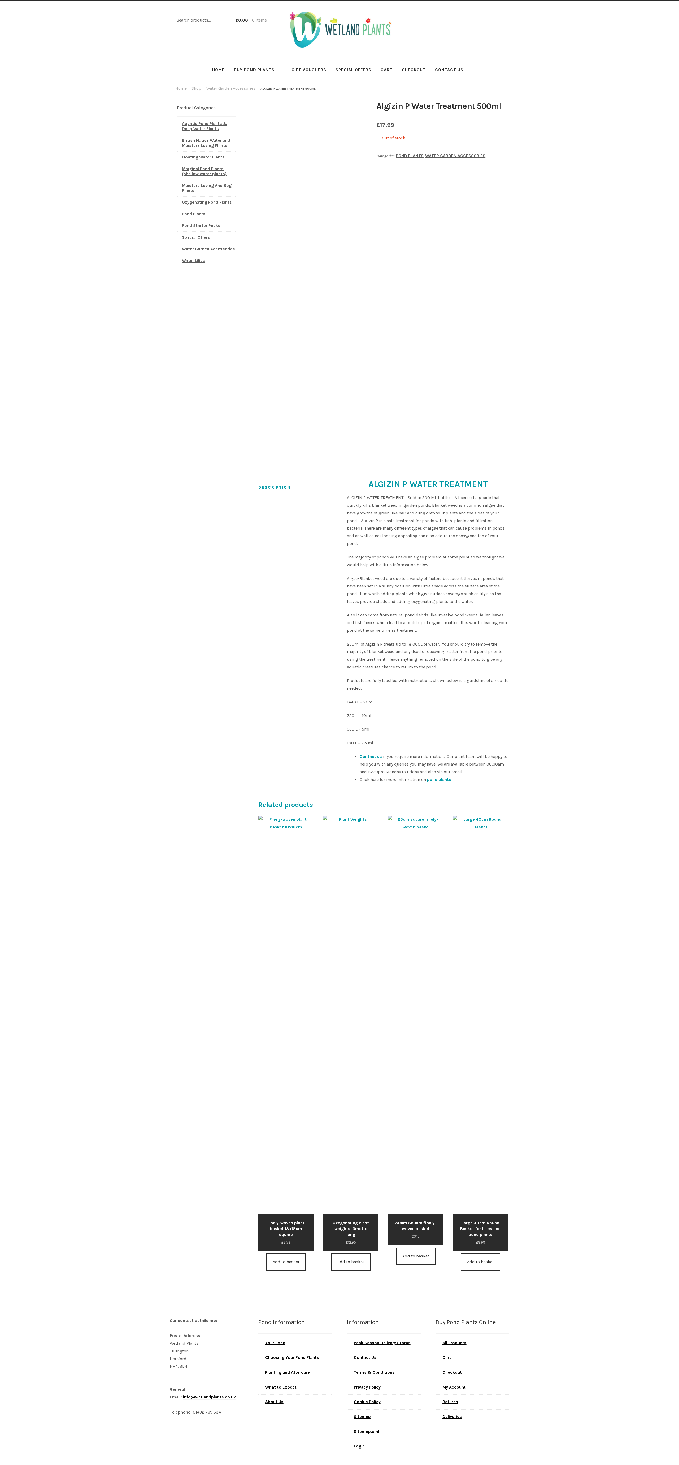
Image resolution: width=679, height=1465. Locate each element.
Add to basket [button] (286, 1261)
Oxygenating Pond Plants (207, 202)
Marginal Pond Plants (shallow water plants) (204, 171)
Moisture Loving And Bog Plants (207, 188)
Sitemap (362, 1416)
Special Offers (353, 69)
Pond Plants (410, 155)
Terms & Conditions (374, 1372)
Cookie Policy (367, 1401)
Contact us (371, 756)
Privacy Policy (367, 1387)
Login (359, 1446)
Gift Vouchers (308, 69)
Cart (387, 69)
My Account (454, 1387)
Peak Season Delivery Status (382, 1342)
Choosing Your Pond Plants (292, 1357)
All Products (454, 1342)
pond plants (439, 779)
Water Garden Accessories (230, 88)
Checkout (414, 69)
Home (218, 69)
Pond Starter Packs (201, 225)
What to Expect (281, 1387)
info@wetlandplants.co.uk (209, 1396)
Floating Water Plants (203, 157)
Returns (450, 1401)
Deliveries (452, 1416)
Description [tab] (274, 487)
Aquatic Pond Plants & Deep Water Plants (204, 126)
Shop (196, 88)
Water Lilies (193, 260)
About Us (274, 1401)
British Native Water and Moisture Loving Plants (206, 143)
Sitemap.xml (366, 1431)
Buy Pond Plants (254, 69)
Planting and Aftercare (287, 1372)
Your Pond (275, 1342)
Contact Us (449, 69)
